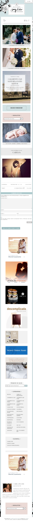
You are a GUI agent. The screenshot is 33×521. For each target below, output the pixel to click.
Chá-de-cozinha (11, 409)
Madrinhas (10, 419)
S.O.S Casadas (20, 421)
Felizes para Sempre (20, 415)
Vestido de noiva (21, 427)
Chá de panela (20, 407)
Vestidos (9, 430)
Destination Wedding (10, 415)
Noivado (19, 419)
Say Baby (9, 425)
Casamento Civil (11, 397)
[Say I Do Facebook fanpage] (29, 20)
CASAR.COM (10, 441)
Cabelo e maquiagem (19, 395)
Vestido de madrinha (10, 428)
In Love (29, 188)
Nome (2, 209)
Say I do (18, 425)
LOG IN (28, 1)
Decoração (20, 411)
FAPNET (27, 518)
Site (18, 213)
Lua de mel (19, 417)
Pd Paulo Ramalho (9, 422)
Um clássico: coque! (11, 228)
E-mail (3, 213)
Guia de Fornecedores (13, 445)
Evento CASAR (10, 443)
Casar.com (10, 407)
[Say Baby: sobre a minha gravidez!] (17, 132)
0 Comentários (18, 188)
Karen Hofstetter (15, 518)
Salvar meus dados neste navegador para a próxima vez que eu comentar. (16, 219)
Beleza (9, 394)
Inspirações (10, 417)
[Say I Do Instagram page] (25, 20)
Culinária (19, 409)
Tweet (3, 188)
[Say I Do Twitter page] (27, 20)
